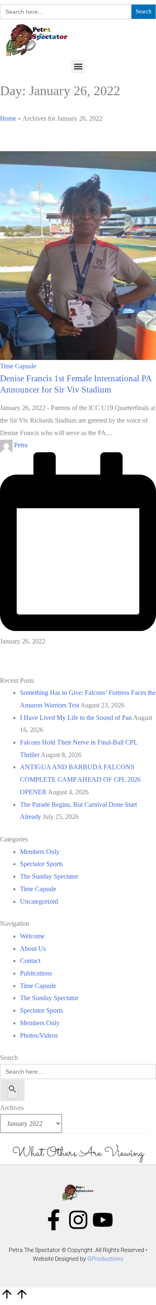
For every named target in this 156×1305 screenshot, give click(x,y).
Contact (30, 960)
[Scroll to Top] (14, 1298)
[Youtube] (102, 1219)
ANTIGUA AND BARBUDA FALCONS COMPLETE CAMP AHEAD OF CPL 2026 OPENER (80, 779)
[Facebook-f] (53, 1219)
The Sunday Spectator (49, 876)
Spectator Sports (41, 863)
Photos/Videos (39, 1035)
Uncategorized (39, 901)
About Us (33, 948)
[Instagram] (78, 1219)
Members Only (39, 851)
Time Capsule (18, 366)
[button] (78, 66)
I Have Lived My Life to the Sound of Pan (76, 717)
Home (8, 118)
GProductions (105, 1258)
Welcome (32, 936)
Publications (36, 973)
